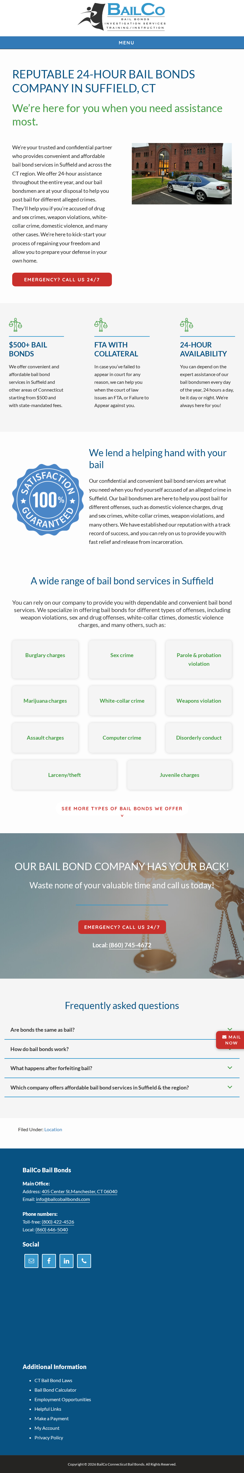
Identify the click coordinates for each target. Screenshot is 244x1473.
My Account (47, 1428)
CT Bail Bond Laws (53, 1380)
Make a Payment (52, 1418)
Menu (126, 43)
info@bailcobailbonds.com (63, 1199)
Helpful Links (48, 1409)
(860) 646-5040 (51, 1229)
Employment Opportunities (63, 1399)
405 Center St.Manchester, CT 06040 (79, 1191)
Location (53, 1129)
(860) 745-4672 (130, 945)
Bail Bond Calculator (55, 1390)
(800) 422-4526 (58, 1221)
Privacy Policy (49, 1437)
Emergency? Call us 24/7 (62, 280)
